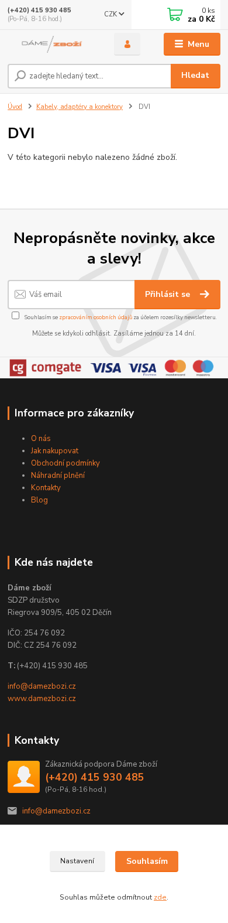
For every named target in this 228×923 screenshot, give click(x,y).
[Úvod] (52, 44)
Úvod (15, 106)
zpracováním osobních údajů (95, 317)
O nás (41, 438)
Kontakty (46, 488)
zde (160, 897)
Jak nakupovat (54, 451)
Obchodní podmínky (65, 463)
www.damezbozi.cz (42, 698)
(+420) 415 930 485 (39, 10)
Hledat (195, 75)
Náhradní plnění (58, 475)
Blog (39, 500)
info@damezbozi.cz (42, 686)
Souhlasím (147, 861)
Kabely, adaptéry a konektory (79, 106)
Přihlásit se (168, 294)
